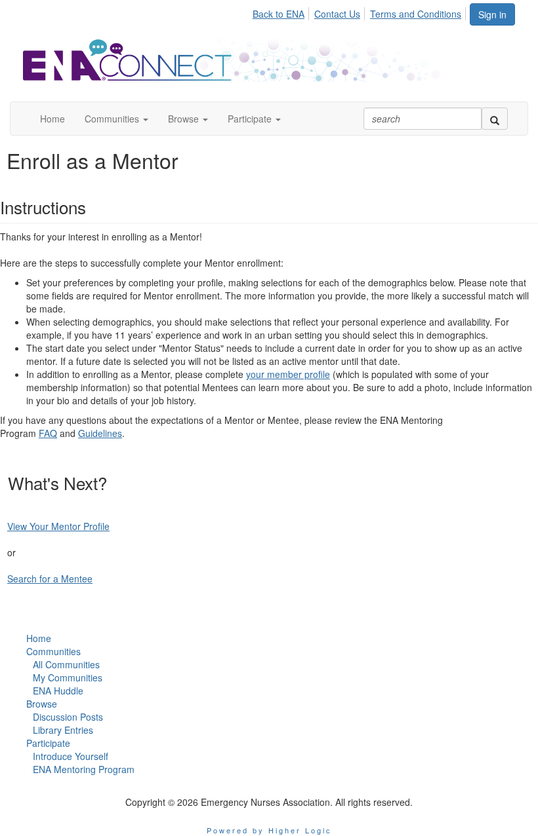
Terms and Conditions (415, 13)
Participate (48, 743)
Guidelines (100, 433)
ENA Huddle (58, 690)
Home (38, 638)
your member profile (288, 374)
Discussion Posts (68, 716)
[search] (495, 118)
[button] (116, 118)
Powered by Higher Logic (269, 830)
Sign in (492, 14)
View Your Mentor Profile (58, 526)
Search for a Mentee (50, 578)
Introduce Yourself (70, 756)
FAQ (48, 433)
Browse (41, 703)
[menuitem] (282, 11)
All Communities (66, 664)
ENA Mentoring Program (83, 769)
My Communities (67, 677)
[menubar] (360, 11)
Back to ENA (278, 13)
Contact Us (337, 13)
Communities (53, 651)
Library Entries (63, 729)
